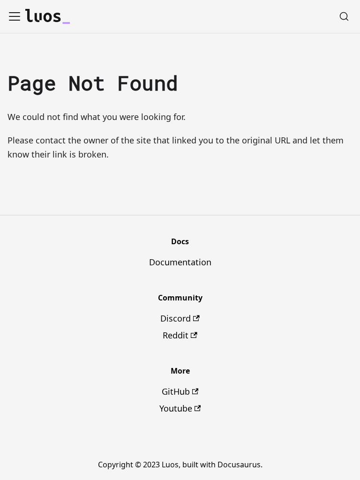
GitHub (176, 391)
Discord (175, 318)
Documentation (180, 262)
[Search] (344, 16)
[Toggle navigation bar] (15, 16)
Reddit (175, 335)
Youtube (175, 408)
